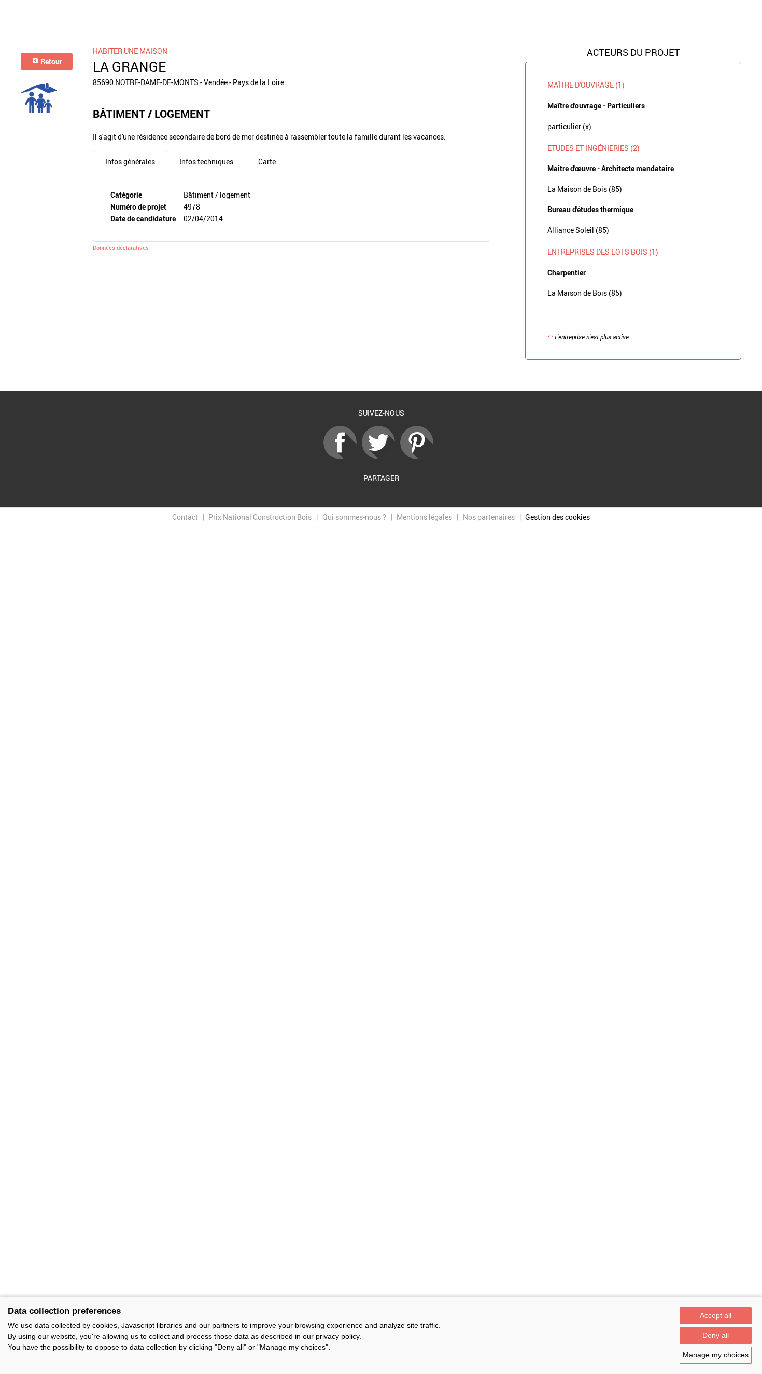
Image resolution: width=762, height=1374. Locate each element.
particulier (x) (569, 126)
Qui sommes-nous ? (354, 517)
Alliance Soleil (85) (578, 230)
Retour (50, 61)
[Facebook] (342, 456)
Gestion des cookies (557, 517)
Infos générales (130, 161)
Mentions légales (424, 517)
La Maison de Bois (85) (584, 189)
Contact (185, 517)
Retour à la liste (381, 376)
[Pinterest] (419, 456)
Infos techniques (206, 161)
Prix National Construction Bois (260, 517)
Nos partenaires (489, 517)
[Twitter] (381, 456)
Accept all (715, 1315)
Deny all (715, 1335)
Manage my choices (716, 1355)
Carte (267, 161)
